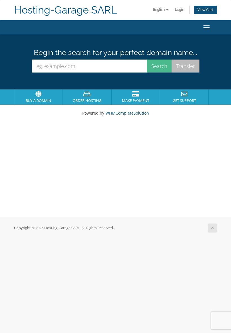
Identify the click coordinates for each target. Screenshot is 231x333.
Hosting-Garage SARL (65, 10)
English (159, 9)
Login (179, 9)
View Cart (205, 9)
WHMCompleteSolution (127, 113)
